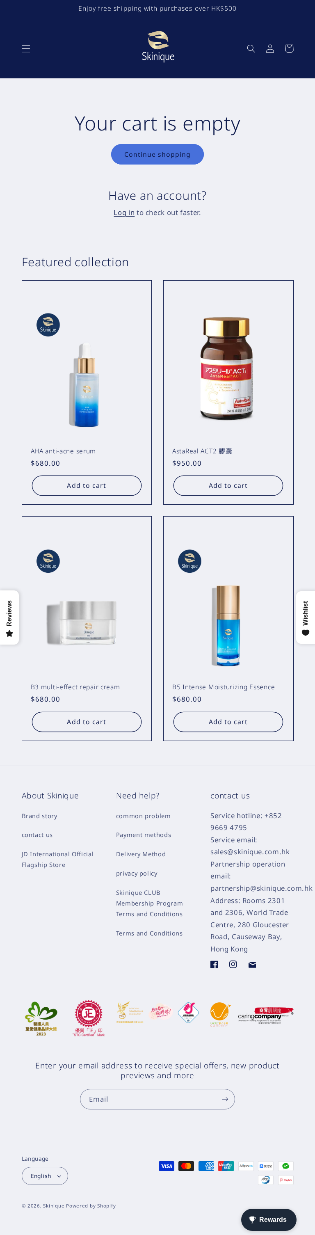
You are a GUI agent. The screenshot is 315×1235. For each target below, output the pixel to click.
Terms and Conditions (149, 933)
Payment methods (143, 834)
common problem (143, 816)
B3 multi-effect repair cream (75, 687)
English (41, 1176)
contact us (37, 834)
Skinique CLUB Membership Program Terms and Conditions (149, 903)
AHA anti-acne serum (63, 451)
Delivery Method (141, 854)
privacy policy (137, 873)
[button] (25, 48)
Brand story (39, 816)
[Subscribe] (225, 1099)
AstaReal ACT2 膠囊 (202, 451)
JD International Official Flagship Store (58, 859)
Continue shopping (157, 154)
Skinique (53, 1206)
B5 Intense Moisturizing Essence (223, 687)
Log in (124, 212)
